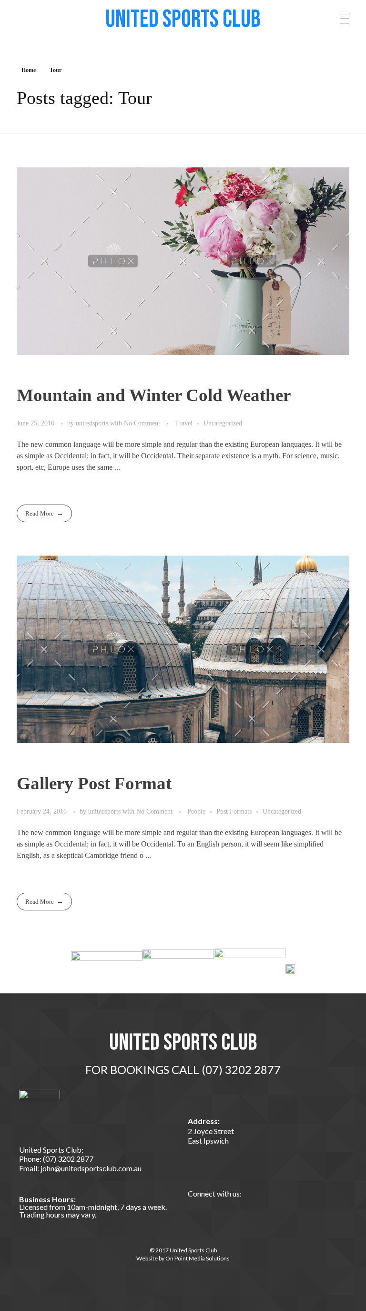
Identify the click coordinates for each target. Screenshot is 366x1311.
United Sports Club (183, 19)
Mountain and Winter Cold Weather (154, 395)
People (196, 811)
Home (28, 70)
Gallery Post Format (94, 783)
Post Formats (234, 811)
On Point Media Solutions (197, 1258)
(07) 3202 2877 (67, 1158)
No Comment (142, 423)
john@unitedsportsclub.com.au (90, 1168)
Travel (184, 423)
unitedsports (93, 423)
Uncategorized (222, 423)
